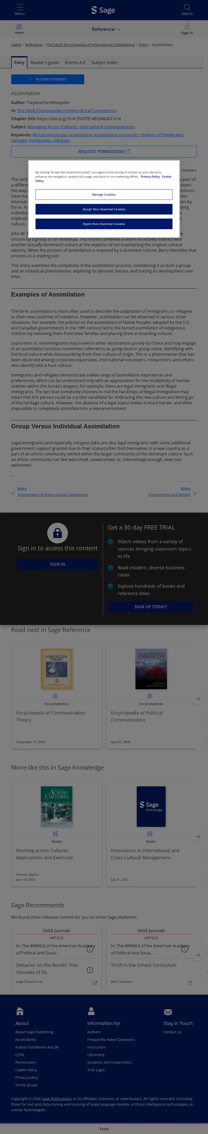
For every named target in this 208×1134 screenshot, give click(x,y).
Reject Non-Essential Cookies (104, 224)
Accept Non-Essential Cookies (104, 209)
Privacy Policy (151, 176)
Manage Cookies (104, 194)
